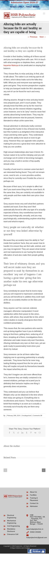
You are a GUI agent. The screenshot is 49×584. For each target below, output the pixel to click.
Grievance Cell (12, 534)
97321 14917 (17, 6)
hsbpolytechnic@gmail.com (36, 537)
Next (42, 37)
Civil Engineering (13, 526)
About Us (33, 492)
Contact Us (34, 503)
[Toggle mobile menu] (44, 13)
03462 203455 (35, 532)
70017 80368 (32, 6)
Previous (33, 37)
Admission (34, 506)
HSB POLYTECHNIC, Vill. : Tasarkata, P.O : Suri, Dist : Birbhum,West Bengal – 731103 (37, 519)
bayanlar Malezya (11, 65)
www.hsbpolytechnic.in (34, 529)
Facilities (33, 495)
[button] (5, 470)
